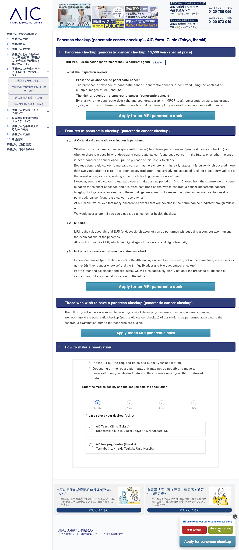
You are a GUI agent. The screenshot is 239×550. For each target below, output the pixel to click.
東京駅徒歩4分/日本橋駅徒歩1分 (186, 3)
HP (203, 3)
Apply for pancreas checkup (207, 541)
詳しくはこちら (99, 510)
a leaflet (158, 62)
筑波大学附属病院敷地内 (182, 20)
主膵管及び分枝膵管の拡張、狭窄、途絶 (29, 89)
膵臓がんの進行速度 (19, 144)
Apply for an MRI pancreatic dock (150, 115)
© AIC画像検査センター (112, 533)
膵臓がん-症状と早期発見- (22, 34)
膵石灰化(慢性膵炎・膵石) (28, 104)
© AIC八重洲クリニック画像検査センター (78, 533)
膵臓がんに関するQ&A (20, 149)
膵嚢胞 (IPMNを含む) (28, 80)
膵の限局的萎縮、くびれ (28, 97)
